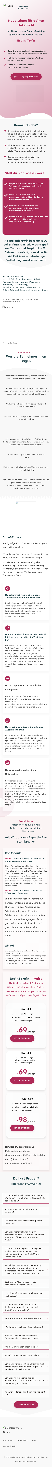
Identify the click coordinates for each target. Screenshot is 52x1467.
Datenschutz (22, 1440)
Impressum (8, 1440)
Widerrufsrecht (9, 1446)
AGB (34, 1440)
